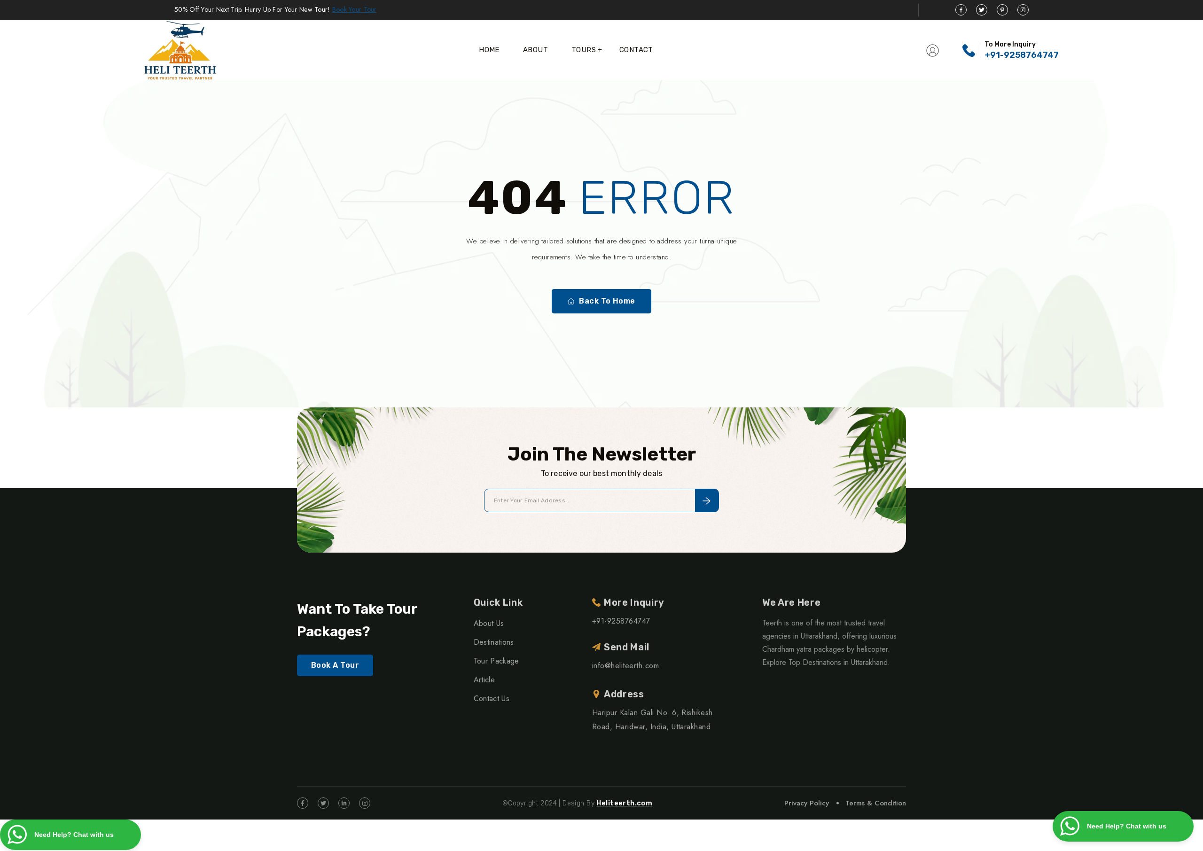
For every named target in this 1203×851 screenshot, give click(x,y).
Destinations (494, 642)
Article (484, 679)
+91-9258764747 (1021, 55)
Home (489, 50)
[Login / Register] (932, 50)
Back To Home (607, 301)
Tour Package (496, 661)
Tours (583, 50)
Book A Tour (335, 665)
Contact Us (491, 698)
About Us (489, 623)
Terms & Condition (875, 803)
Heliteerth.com (624, 803)
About (535, 50)
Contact (636, 50)
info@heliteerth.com (625, 665)
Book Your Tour (354, 9)
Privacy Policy (806, 803)
